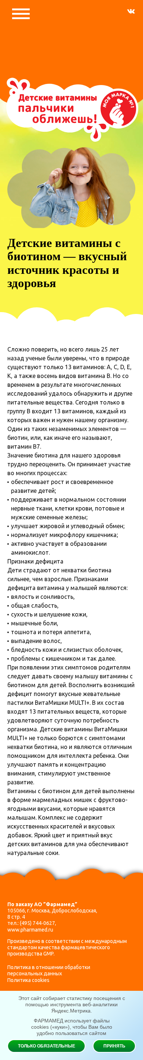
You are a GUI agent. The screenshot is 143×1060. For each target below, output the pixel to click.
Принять (114, 1046)
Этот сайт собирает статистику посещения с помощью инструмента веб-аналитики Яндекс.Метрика (71, 1004)
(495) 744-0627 (37, 923)
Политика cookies (28, 980)
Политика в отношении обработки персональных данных (48, 970)
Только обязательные (46, 1046)
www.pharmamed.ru (30, 930)
